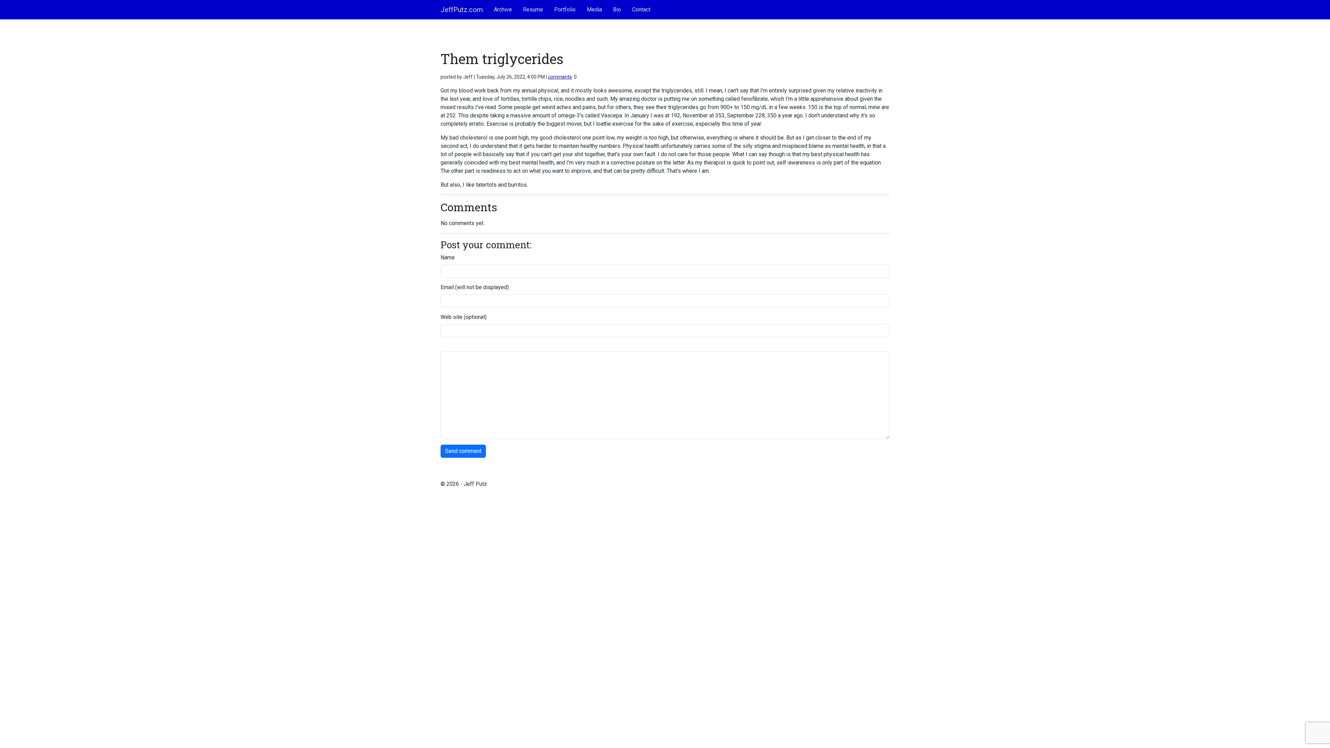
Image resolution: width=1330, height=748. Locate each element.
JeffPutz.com (462, 10)
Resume (533, 9)
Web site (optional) (464, 317)
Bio (617, 9)
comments (560, 77)
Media (594, 9)
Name (448, 257)
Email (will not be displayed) (475, 287)
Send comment (463, 451)
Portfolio (565, 9)
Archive (503, 9)
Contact (641, 9)
